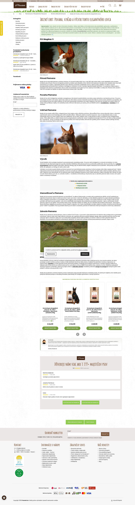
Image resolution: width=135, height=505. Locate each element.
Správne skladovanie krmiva (78, 452)
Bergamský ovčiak (81, 183)
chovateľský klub (81, 31)
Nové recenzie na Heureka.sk (90, 402)
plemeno (55, 81)
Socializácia (74, 174)
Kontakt (44, 448)
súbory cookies (83, 250)
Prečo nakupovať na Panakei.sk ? (80, 454)
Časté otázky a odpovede (78, 450)
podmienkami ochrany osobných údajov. (24, 110)
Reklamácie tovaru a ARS (49, 463)
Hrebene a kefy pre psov (22, 38)
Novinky (18, 21)
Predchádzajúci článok (75, 422)
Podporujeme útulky (104, 458)
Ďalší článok (90, 422)
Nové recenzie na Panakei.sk (71, 402)
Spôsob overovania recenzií (49, 459)
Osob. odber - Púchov (48, 452)
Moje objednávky (75, 459)
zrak (63, 100)
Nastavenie (51, 254)
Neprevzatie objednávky (48, 456)
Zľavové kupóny (103, 459)
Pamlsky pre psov (20, 25)
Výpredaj (18, 42)
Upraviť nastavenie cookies (50, 500)
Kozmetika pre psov (21, 36)
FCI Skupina (45, 39)
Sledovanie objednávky (48, 454)
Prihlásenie (74, 461)
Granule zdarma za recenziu (107, 454)
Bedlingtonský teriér (82, 188)
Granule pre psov (20, 23)
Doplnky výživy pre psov (22, 27)
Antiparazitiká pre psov (22, 34)
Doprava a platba (47, 450)
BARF (83, 265)
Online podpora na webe (23, 450)
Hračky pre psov (20, 40)
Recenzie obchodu (76, 448)
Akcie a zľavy (102, 448)
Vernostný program (104, 450)
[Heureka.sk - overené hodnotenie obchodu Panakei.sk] (19, 461)
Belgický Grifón (81, 185)
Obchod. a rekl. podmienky (49, 458)
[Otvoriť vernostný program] (4, 497)
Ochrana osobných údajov (49, 461)
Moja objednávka (47, 465)
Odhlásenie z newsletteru (78, 458)
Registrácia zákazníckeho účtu (79, 456)
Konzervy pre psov (21, 29)
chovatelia (69, 29)
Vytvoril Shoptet (117, 500)
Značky (17, 44)
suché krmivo (95, 263)
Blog (100, 461)
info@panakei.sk (20, 448)
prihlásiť (120, 1)
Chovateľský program (105, 452)
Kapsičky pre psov (20, 32)
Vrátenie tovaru (46, 467)
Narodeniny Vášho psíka (105, 456)
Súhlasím (85, 254)
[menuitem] (31, 6)
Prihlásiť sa (18, 114)
